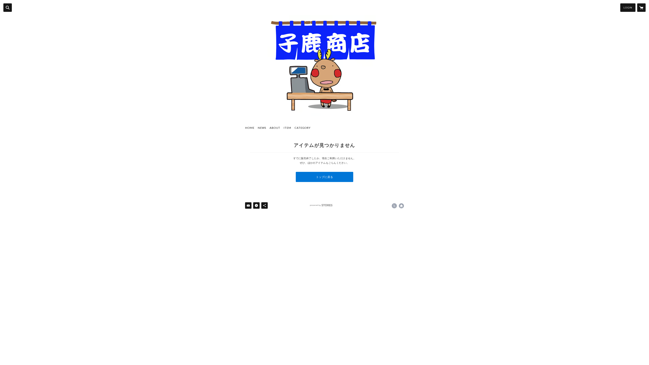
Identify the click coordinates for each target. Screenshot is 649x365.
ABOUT (275, 127)
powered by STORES (321, 205)
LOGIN (628, 7)
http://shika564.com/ (401, 205)
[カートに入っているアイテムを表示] (641, 7)
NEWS (262, 127)
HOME (249, 127)
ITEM (287, 127)
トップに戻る (324, 176)
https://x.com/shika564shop (394, 205)
